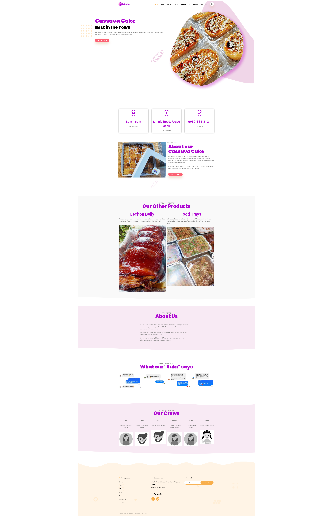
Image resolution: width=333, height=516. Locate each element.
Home (121, 482)
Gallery (121, 489)
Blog (120, 492)
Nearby (121, 496)
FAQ (120, 485)
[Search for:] (194, 483)
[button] (102, 40)
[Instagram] (157, 499)
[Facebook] (153, 499)
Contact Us (122, 499)
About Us (122, 503)
